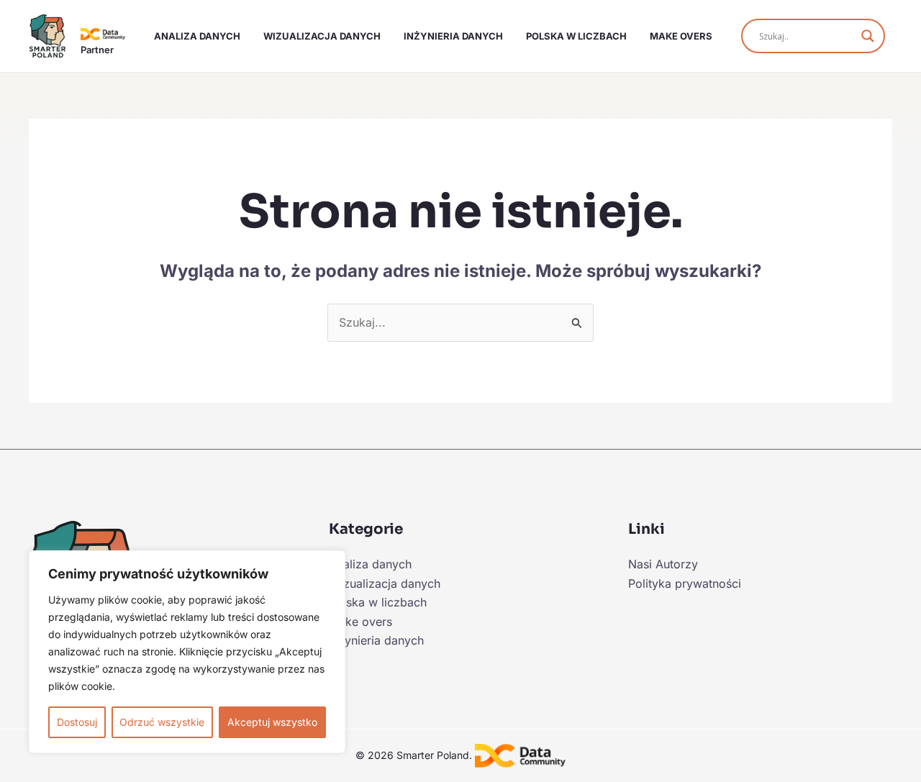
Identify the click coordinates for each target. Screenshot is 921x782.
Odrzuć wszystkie (161, 722)
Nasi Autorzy (663, 564)
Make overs (681, 36)
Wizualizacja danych (322, 36)
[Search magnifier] (868, 36)
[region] (187, 651)
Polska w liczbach (576, 36)
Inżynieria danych (453, 36)
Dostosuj (77, 722)
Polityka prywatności (684, 583)
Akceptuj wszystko (272, 722)
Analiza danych (197, 36)
